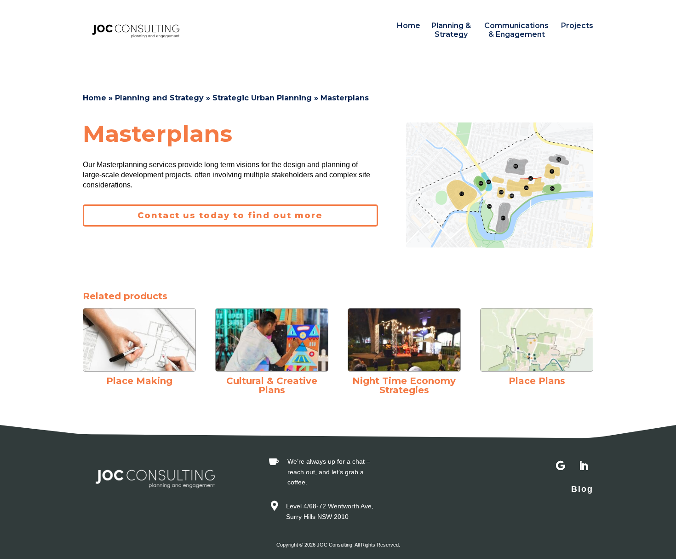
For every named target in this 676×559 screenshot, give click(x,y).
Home (408, 25)
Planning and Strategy (159, 97)
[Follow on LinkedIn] (583, 466)
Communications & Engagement (516, 30)
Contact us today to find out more (230, 215)
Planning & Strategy (451, 30)
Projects (577, 25)
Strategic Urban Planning (262, 97)
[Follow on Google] (560, 466)
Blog (582, 489)
